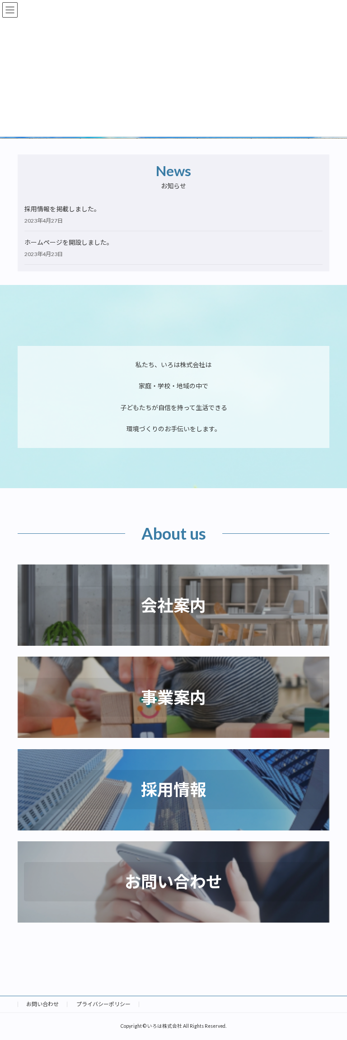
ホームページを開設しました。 (68, 242)
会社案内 (173, 605)
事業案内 (173, 697)
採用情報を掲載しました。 (62, 209)
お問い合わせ (173, 881)
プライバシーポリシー (103, 1004)
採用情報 (173, 789)
